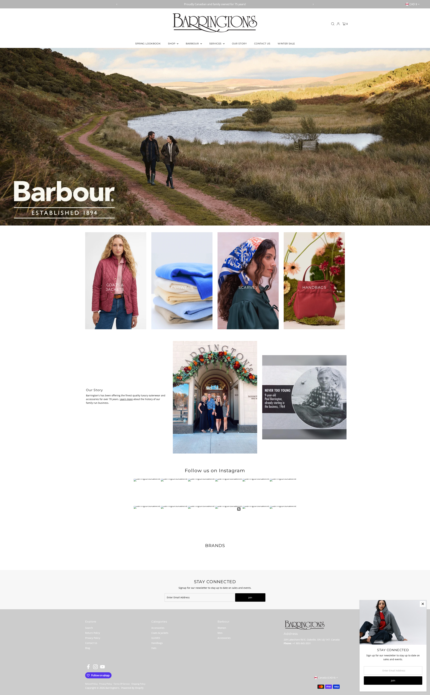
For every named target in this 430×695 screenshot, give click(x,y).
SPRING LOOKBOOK (148, 43)
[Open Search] (332, 23)
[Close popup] (423, 604)
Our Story (239, 43)
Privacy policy (105, 684)
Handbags (157, 643)
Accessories (157, 627)
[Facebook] (88, 668)
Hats (153, 648)
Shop (172, 43)
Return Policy (92, 632)
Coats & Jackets (159, 632)
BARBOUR (193, 43)
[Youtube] (102, 668)
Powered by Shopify (132, 687)
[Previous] (117, 4)
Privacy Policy (92, 638)
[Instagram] (95, 668)
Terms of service (122, 684)
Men (220, 632)
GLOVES (155, 638)
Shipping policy (138, 684)
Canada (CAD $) (326, 677)
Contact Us (262, 43)
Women (222, 627)
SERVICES (215, 43)
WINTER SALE (286, 43)
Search (89, 627)
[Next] (313, 4)
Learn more (126, 399)
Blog (87, 648)
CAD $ (413, 4)
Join (250, 597)
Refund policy (91, 684)
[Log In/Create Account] (338, 23)
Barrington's (112, 687)
